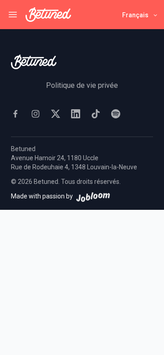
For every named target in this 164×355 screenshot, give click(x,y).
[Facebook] (15, 113)
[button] (140, 15)
